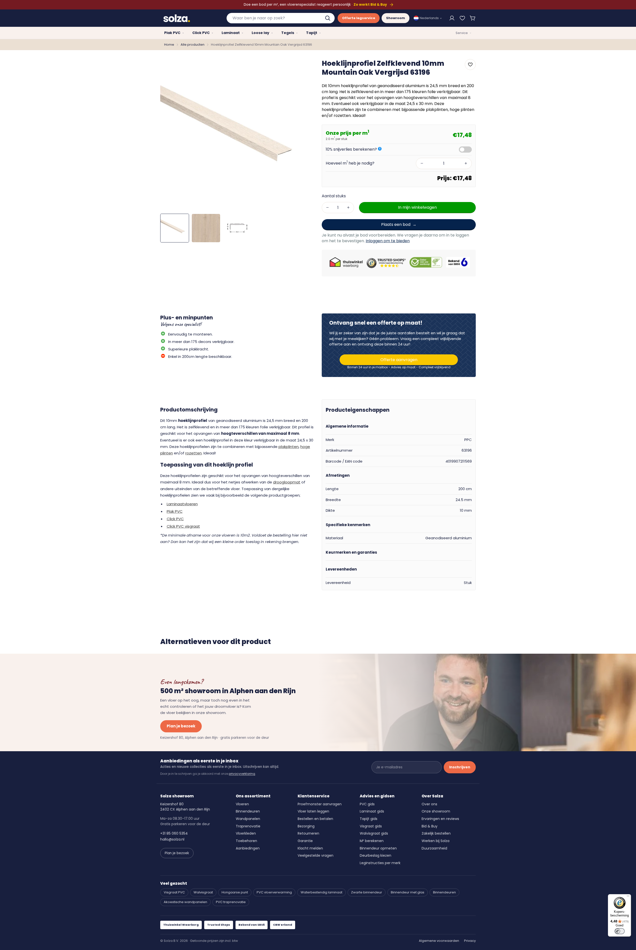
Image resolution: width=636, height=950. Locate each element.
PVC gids (367, 804)
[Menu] (628, 897)
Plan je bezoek (181, 726)
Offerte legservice (358, 18)
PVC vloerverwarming (274, 892)
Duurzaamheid (434, 848)
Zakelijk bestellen (436, 833)
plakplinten (288, 446)
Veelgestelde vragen (315, 855)
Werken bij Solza (435, 840)
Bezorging (306, 826)
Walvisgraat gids (374, 833)
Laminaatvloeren (182, 504)
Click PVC (175, 518)
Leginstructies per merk (380, 862)
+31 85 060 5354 (174, 833)
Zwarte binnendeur (366, 892)
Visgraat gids (371, 826)
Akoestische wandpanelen (185, 902)
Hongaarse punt (235, 892)
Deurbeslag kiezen (375, 855)
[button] (473, 18)
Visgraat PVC (174, 892)
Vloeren (242, 804)
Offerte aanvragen (398, 360)
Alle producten (192, 44)
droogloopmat (286, 482)
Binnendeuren (248, 811)
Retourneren (308, 833)
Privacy (470, 940)
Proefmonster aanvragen (320, 804)
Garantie (305, 840)
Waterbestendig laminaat (321, 892)
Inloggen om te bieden (388, 241)
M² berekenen (372, 840)
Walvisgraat (203, 892)
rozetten (193, 453)
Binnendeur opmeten (378, 848)
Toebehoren (246, 840)
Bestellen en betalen (315, 818)
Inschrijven (459, 767)
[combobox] (281, 18)
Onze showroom (436, 811)
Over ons (429, 804)
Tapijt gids (368, 818)
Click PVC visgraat (183, 526)
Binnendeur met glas (407, 892)
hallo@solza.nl (172, 839)
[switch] (620, 931)
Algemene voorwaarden (439, 940)
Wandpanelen (248, 818)
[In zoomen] (303, 66)
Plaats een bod (395, 224)
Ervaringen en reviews (440, 818)
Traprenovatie (248, 826)
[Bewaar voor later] (462, 18)
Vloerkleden (246, 833)
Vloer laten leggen (313, 811)
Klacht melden (310, 848)
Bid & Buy (429, 826)
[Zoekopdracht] (328, 18)
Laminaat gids (372, 811)
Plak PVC (175, 511)
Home (169, 44)
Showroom (395, 18)
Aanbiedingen (248, 848)
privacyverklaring (242, 774)
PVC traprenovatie (231, 902)
